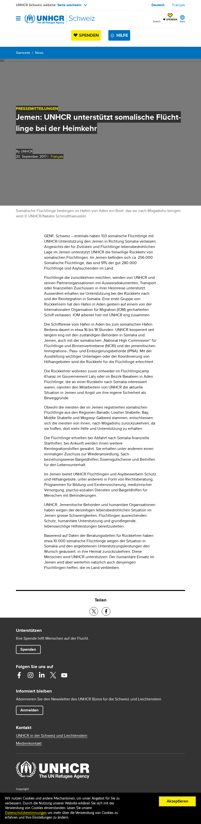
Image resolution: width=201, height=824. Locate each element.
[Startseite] (41, 19)
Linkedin (41, 675)
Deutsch (157, 4)
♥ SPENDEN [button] (170, 17)
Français (178, 4)
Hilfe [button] (122, 35)
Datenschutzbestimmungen (26, 813)
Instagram (30, 675)
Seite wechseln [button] (69, 4)
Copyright (22, 789)
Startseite (23, 52)
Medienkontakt (29, 743)
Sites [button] (182, 21)
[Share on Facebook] (106, 611)
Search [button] (157, 21)
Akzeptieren (177, 801)
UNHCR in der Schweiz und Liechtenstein (51, 735)
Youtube (64, 675)
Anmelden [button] (29, 710)
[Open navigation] (18, 19)
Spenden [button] (30, 649)
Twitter (53, 675)
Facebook (19, 675)
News (39, 52)
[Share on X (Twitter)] (93, 611)
